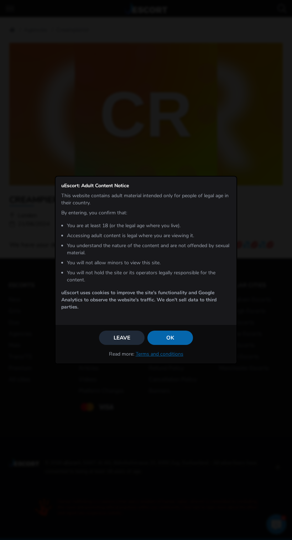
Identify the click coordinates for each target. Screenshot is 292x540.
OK (170, 337)
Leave (122, 337)
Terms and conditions (159, 354)
